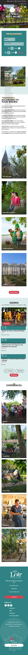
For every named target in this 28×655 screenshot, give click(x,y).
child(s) (12, 52)
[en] (25, 7)
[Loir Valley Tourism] (16, 9)
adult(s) (15, 48)
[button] (22, 7)
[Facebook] (6, 605)
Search (20, 52)
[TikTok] (8, 605)
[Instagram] (11, 605)
